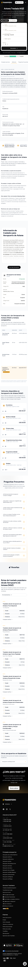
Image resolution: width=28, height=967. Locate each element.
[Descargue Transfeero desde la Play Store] (18, 945)
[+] (7, 44)
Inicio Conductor (8, 903)
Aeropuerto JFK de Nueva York (9, 863)
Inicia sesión (20, 2)
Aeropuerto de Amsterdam (8, 874)
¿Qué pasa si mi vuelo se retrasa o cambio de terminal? (12, 522)
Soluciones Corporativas (9, 897)
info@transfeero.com (8, 846)
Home (2, 69)
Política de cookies (7, 929)
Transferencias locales (7, 890)
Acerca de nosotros (7, 917)
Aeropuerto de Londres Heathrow (10, 854)
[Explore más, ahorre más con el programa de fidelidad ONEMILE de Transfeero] (14, 908)
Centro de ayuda (6, 922)
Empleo (4, 919)
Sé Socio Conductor (8, 906)
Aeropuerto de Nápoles (8, 876)
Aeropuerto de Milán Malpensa (9, 872)
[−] (3, 44)
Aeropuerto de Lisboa (7, 868)
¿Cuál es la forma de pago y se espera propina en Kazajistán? (11, 555)
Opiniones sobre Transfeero (9, 935)
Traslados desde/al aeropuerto (9, 887)
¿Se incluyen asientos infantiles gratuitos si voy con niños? (12, 542)
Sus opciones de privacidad (11, 951)
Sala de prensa (6, 933)
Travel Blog (5, 931)
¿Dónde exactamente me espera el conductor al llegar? (10, 495)
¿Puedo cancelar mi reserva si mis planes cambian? (12, 549)
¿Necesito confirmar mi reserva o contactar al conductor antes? (12, 528)
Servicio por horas (7, 892)
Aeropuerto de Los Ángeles (8, 870)
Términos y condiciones (8, 924)
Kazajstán (22, 297)
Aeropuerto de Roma (7, 857)
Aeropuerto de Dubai (7, 865)
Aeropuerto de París (7, 861)
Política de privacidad (7, 926)
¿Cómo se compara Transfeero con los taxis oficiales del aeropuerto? (11, 515)
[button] (14, 34)
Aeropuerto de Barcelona (8, 859)
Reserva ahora (14, 788)
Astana (23, 294)
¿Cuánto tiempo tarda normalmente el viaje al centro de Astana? (12, 508)
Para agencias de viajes (9, 894)
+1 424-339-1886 (7, 842)
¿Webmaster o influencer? (9, 901)
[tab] (5, 20)
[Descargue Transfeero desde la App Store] (8, 945)
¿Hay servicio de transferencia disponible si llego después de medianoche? (12, 535)
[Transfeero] (9, 800)
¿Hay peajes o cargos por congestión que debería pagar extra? (12, 501)
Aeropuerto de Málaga (7, 879)
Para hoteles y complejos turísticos (11, 899)
